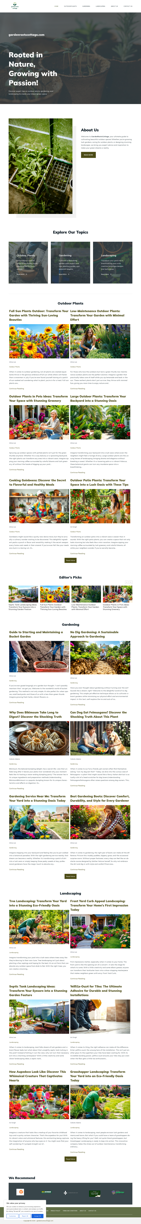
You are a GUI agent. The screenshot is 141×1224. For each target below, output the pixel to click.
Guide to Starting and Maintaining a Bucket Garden (36, 634)
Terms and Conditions (70, 1210)
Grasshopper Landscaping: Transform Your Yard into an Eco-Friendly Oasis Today (97, 1076)
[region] (25, 1210)
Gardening (86, 6)
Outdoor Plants (70, 6)
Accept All (37, 1216)
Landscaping (100, 6)
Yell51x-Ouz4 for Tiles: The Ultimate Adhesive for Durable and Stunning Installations (85, 607)
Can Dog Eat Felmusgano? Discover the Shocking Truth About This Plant (98, 715)
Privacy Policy (55, 1210)
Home (56, 6)
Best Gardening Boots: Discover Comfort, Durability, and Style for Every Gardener (99, 798)
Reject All (25, 1216)
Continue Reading (16, 388)
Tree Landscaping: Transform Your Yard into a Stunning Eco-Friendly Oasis (38, 903)
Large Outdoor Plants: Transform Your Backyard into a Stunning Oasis (98, 399)
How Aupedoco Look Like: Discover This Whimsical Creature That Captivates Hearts (114, 608)
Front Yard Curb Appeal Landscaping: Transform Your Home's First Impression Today (99, 905)
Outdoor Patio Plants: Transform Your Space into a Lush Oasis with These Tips (99, 482)
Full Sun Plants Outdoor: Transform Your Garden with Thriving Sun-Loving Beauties (38, 315)
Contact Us (128, 6)
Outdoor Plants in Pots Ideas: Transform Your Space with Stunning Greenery (38, 399)
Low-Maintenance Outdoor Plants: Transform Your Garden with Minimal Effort (97, 315)
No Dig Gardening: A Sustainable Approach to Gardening (94, 634)
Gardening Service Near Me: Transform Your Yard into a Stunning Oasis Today (37, 798)
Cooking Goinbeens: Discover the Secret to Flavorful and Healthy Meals (37, 482)
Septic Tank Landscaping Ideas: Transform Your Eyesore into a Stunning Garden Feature (38, 991)
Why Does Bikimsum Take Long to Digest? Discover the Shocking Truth (35, 715)
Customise (12, 1216)
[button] (130, 582)
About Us (114, 6)
